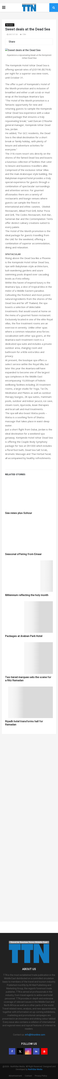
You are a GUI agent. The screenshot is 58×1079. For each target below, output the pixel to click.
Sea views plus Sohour (18, 513)
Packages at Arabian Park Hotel (23, 636)
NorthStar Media (35, 1069)
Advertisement (15, 1076)
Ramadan (9, 25)
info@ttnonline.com (35, 1034)
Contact (28, 1076)
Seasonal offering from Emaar (23, 554)
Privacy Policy (41, 1076)
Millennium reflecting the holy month (26, 595)
